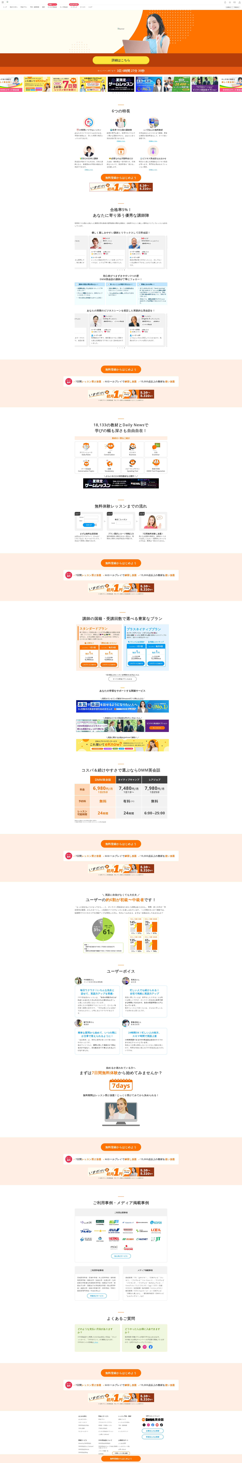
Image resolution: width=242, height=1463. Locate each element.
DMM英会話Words (83, 1449)
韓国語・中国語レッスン (105, 1425)
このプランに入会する (89, 664)
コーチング (74, 6)
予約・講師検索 (34, 7)
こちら (95, 1342)
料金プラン (24, 7)
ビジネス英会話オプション (106, 1431)
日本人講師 (81, 1428)
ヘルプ (90, 7)
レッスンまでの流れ (124, 1422)
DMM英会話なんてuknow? (85, 1446)
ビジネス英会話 (52, 6)
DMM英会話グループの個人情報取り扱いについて (108, 1447)
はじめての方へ (82, 1419)
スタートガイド (82, 1422)
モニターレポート (83, 1431)
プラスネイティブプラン (105, 1422)
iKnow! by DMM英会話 (84, 1443)
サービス (82, 7)
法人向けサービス (121, 1256)
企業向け (228, 7)
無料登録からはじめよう (121, 369)
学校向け (236, 7)
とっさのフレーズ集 (124, 1446)
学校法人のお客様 (152, 1437)
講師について (122, 1419)
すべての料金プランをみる (122, 679)
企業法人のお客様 (152, 1431)
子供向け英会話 (103, 1428)
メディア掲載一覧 (103, 1451)
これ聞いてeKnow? (104, 1434)
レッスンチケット (123, 1431)
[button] (117, 347)
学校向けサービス (97, 1296)
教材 (43, 7)
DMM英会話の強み (83, 1425)
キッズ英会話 (64, 7)
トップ (5, 7)
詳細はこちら (121, 141)
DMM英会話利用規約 (104, 1443)
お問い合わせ (122, 1449)
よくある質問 (122, 1443)
